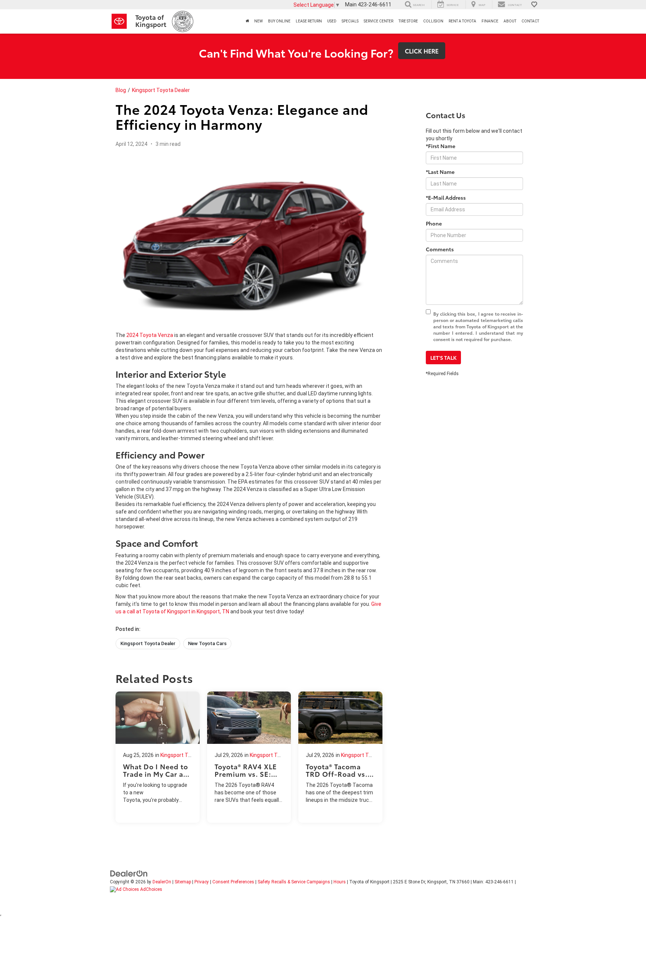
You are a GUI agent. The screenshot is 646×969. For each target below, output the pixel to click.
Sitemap (183, 881)
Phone (434, 223)
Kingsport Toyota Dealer (161, 90)
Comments (440, 249)
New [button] (258, 21)
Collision (433, 21)
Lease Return (309, 21)
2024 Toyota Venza (149, 335)
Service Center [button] (378, 21)
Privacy (201, 881)
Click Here (422, 50)
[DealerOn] (129, 873)
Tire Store (408, 21)
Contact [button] (530, 21)
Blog (121, 90)
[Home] (247, 21)
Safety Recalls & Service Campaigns (294, 881)
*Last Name (440, 171)
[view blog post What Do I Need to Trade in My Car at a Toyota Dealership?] (158, 757)
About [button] (510, 21)
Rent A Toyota (462, 21)
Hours (339, 881)
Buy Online (279, 21)
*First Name (440, 146)
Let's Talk (443, 357)
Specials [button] (350, 21)
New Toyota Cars (207, 643)
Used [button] (331, 21)
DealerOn (162, 881)
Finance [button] (490, 21)
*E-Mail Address (446, 197)
